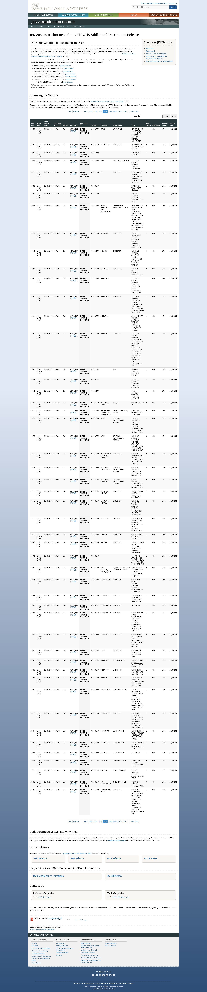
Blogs (110, 975)
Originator (156, 125)
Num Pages (148, 124)
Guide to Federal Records (89, 950)
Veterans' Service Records (73, 15)
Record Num (39, 124)
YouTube (107, 975)
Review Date (172, 124)
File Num (94, 125)
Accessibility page (81, 920)
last (137, 111)
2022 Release (114, 858)
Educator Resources (103, 15)
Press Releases (114, 876)
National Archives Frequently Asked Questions (90, 946)
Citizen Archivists (147, 3)
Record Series (165, 124)
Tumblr (103, 975)
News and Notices (111, 943)
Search (173, 7)
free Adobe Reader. (54, 918)
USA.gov (131, 983)
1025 (119, 111)
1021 (100, 111)
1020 (95, 111)
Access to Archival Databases (41, 956)
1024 (115, 111)
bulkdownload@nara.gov (116, 840)
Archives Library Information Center (41, 959)
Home (33, 26)
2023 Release (77, 858)
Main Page (149, 48)
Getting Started (86, 943)
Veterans (59, 955)
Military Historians (62, 946)
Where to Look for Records (89, 955)
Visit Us (134, 15)
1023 (110, 111)
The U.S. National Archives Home (59, 6)
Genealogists (60, 943)
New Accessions (110, 946)
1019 (90, 111)
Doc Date (73, 125)
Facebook (93, 975)
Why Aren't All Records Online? (90, 958)
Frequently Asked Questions (48, 876)
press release (65, 65)
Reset (174, 116)
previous (76, 111)
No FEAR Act (123, 983)
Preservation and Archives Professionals (64, 949)
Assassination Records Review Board (159, 61)
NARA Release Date (47, 123)
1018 (85, 111)
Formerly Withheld (57, 124)
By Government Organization (41, 948)
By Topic (34, 943)
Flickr (114, 975)
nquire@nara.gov (44, 897)
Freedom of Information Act (109, 983)
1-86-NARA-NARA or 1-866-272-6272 (104, 989)
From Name (117, 125)
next (132, 111)
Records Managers (62, 953)
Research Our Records (43, 15)
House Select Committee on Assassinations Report (156, 57)
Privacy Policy (95, 983)
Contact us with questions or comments (42, 929)
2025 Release (40, 858)
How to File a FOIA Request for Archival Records (91, 961)
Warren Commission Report (156, 54)
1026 (124, 111)
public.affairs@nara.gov (120, 897)
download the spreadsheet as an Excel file (106, 101)
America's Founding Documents (164, 15)
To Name (104, 125)
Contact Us (173, 3)
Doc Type (83, 123)
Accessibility (86, 983)
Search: (137, 116)
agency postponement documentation (77, 853)
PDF (72, 131)
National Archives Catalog (40, 951)
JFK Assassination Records (61, 26)
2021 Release (150, 858)
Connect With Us (103, 972)
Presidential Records (38, 953)
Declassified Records (88, 953)
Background (150, 51)
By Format (35, 946)
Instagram (100, 975)
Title (133, 125)
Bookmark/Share (161, 3)
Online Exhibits (36, 963)
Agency (66, 125)
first (70, 111)
